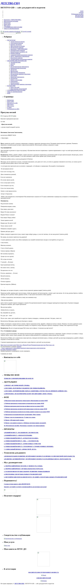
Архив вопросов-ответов (17, 41)
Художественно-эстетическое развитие (21, 59)
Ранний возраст (14, 83)
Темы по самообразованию (11, 28)
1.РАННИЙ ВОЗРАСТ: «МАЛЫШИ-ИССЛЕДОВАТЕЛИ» (21, 432)
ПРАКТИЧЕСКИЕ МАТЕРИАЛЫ (16, 60)
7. (4, 449)
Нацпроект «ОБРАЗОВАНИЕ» (12, 19)
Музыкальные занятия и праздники (20, 74)
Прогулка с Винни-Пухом (23, 345)
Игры (12, 65)
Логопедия (13, 69)
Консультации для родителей (18, 88)
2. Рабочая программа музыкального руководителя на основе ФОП (24, 403)
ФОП (81, 11)
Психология (13, 78)
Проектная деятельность (17, 77)
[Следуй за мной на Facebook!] (12, 31)
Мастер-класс (14, 71)
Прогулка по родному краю (8, 345)
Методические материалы (17, 72)
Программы (13, 75)
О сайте (9, 107)
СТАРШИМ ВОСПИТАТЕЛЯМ (13, 27)
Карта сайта (7, 24)
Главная (81, 12)
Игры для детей (14, 87)
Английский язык (15, 62)
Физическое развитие (16, 58)
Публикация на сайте (77, 14)
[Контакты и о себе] (10, 372)
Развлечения (13, 81)
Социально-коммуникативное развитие (21, 55)
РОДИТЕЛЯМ (79, 17)
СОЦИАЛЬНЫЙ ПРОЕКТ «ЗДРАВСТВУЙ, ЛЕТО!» (20, 449)
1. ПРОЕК (7, 385)
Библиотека (7, 22)
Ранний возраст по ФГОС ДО (18, 52)
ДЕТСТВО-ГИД (10, 3)
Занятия (12, 63)
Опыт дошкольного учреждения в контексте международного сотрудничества (23, 348)
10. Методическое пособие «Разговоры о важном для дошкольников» (24, 425)
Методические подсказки (11, 21)
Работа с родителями (16, 80)
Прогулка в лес (50, 345)
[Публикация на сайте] (13, 538)
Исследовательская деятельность (19, 66)
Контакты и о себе (12, 103)
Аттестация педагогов (16, 43)
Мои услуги (10, 106)
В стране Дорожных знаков (8, 349)
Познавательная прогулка (38, 345)
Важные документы (16, 44)
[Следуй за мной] (26, 31)
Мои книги (7, 25)
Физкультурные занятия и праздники (20, 84)
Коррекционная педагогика (18, 68)
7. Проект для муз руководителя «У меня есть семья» (20, 417)
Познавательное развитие (17, 50)
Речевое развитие (15, 53)
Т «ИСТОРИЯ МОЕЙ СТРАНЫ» (20, 385)
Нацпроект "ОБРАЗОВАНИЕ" (19, 49)
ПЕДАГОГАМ (79, 15)
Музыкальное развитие (16, 47)
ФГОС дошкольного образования (19, 56)
